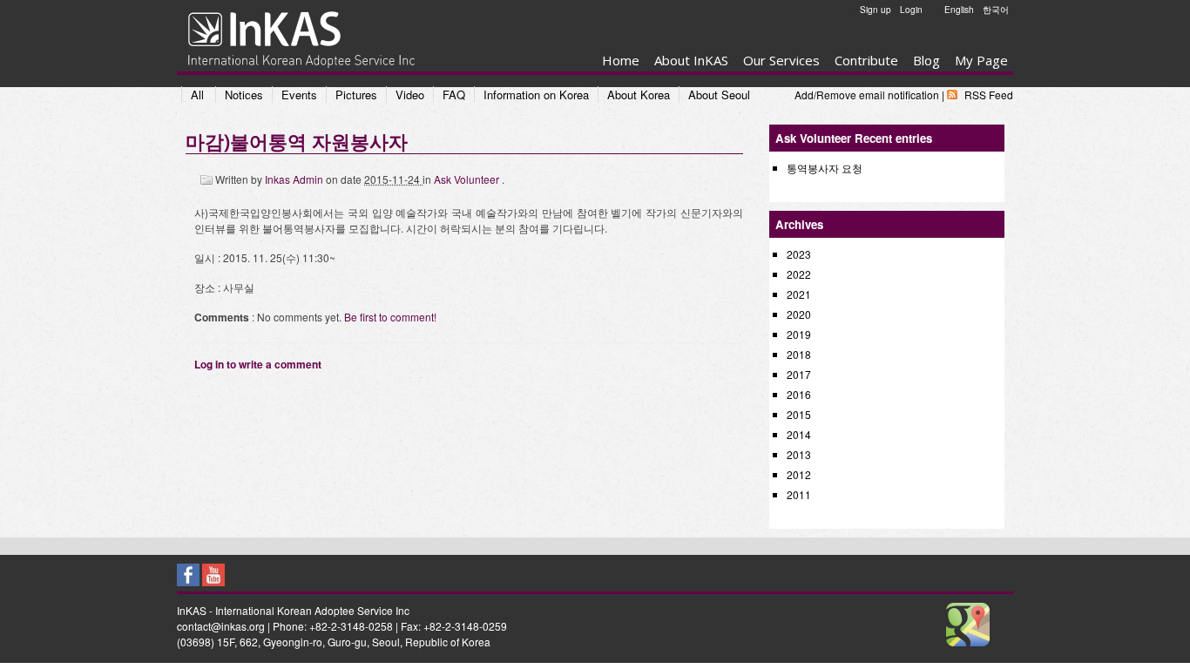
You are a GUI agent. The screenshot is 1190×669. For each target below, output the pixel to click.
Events (299, 94)
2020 (799, 314)
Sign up (875, 9)
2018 (799, 354)
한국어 (996, 9)
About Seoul (719, 94)
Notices (244, 94)
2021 (799, 294)
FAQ (454, 94)
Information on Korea (536, 94)
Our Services (781, 60)
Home (620, 60)
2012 (799, 474)
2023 (799, 254)
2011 (799, 494)
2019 (799, 334)
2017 (799, 374)
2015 (799, 414)
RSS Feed (988, 94)
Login (911, 9)
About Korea (638, 94)
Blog (926, 60)
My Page (981, 60)
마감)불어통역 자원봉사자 (297, 141)
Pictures (356, 94)
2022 (799, 274)
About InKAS (691, 60)
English (959, 9)
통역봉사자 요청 (824, 167)
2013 (799, 454)
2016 (799, 394)
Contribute (866, 60)
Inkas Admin (295, 179)
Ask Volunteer (468, 179)
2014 (799, 434)
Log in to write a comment (257, 364)
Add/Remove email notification (866, 94)
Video (410, 94)
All (197, 94)
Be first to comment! (390, 316)
